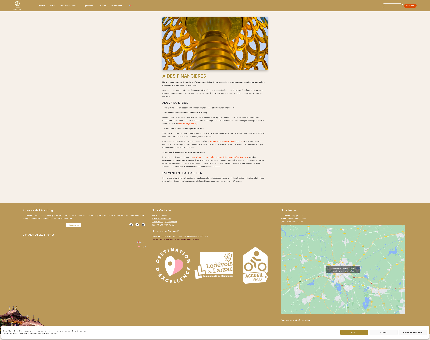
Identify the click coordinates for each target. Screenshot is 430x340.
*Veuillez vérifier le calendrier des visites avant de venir (175, 239)
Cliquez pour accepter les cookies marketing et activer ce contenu (342, 269)
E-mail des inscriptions (161, 218)
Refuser (383, 332)
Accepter (354, 332)
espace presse (171, 222)
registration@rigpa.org (188, 124)
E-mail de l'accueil (159, 215)
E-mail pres (157, 222)
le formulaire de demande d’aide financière (226, 141)
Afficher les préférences (413, 332)
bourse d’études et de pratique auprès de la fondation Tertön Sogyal (219, 157)
